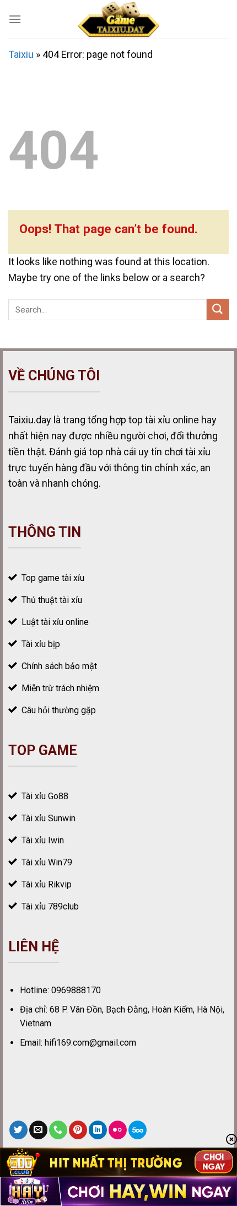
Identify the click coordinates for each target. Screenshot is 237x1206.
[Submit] (218, 309)
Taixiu (21, 54)
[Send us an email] (38, 1130)
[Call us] (58, 1130)
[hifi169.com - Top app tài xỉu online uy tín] (119, 19)
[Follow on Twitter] (18, 1130)
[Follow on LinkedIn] (98, 1130)
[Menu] (14, 19)
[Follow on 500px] (137, 1130)
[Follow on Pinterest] (78, 1130)
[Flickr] (118, 1130)
